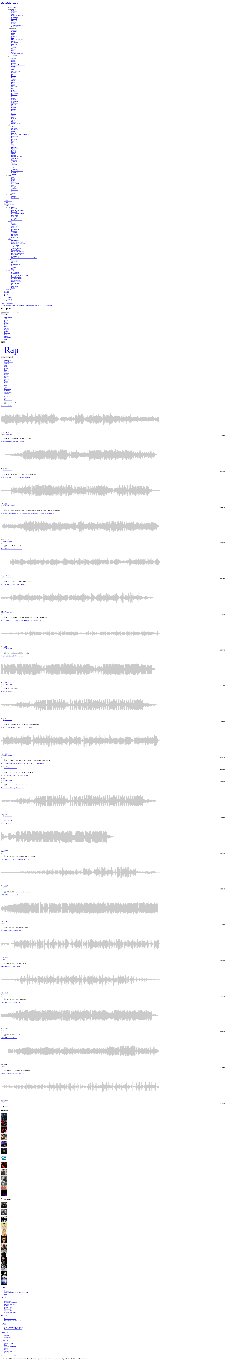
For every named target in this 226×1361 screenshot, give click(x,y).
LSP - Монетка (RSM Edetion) (13, 549)
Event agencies (15, 280)
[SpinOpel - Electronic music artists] (4, 1161)
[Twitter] (10, 1356)
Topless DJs (14, 261)
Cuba (12, 14)
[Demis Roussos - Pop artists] (4, 1256)
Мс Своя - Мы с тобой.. (13, 1002)
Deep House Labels (16, 254)
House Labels (15, 240)
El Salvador (14, 17)
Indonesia (14, 139)
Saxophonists (15, 226)
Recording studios (16, 277)
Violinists (14, 224)
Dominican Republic (17, 15)
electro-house (11, 768)
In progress (7, 333)
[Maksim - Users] (4, 1188)
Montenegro (14, 101)
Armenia (13, 126)
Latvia (13, 90)
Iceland (13, 84)
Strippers (13, 267)
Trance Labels (15, 245)
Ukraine (13, 122)
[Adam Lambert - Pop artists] (4, 1277)
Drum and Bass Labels (17, 251)
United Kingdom (16, 123)
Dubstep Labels (15, 250)
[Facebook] (4, 1356)
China (13, 131)
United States (15, 27)
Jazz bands (14, 218)
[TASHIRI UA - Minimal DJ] (4, 1167)
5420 (5, 718)
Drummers (14, 231)
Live (5, 325)
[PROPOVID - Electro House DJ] (4, 1119)
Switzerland (14, 120)
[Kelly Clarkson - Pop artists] (4, 1235)
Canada (13, 12)
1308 (5, 957)
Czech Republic (15, 71)
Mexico (13, 23)
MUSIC (6, 291)
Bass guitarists (15, 229)
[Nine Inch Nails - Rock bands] (4, 1221)
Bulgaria (13, 66)
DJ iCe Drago (4, 763)
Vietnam (13, 174)
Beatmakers (14, 234)
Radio (13, 288)
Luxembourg (15, 93)
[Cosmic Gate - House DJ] (4, 1214)
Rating (6, 1348)
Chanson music (8, 1310)
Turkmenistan (15, 169)
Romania (13, 109)
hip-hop (5, 434)
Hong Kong (14, 136)
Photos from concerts (10, 1319)
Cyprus (13, 69)
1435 (5, 886)
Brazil (13, 33)
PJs (12, 262)
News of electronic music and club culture (16, 1292)
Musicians (10, 221)
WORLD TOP (12, 8)
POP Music (7, 1301)
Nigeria (13, 185)
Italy (12, 88)
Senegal (13, 187)
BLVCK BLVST (5, 823)
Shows (10, 259)
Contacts (6, 1353)
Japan (12, 145)
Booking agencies (16, 281)
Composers (14, 237)
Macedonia (14, 95)
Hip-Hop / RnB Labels (17, 253)
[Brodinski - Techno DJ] (4, 1263)
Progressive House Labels (18, 243)
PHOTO (6, 294)
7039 (5, 468)
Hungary (13, 82)
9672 (5, 611)
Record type (4, 314)
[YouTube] (17, 1356)
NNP (11, 823)
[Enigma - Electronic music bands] (4, 1284)
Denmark (14, 72)
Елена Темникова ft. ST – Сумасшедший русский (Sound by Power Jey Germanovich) (30, 513)
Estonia (13, 74)
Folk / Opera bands (16, 220)
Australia (13, 196)
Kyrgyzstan (14, 148)
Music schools (15, 273)
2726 (5, 1100)
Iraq (12, 142)
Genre (3, 342)
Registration (9, 303)
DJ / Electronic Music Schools (19, 275)
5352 (5, 754)
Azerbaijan (14, 128)
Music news (7, 1291)
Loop (5, 334)
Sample (6, 336)
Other (5, 339)
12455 (6, 432)
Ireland (13, 85)
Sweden (13, 118)
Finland (13, 76)
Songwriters (14, 235)
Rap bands (14, 212)
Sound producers (9, 204)
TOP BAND (11, 207)
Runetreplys (4, 1073)
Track (5, 318)
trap (11, 434)
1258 (5, 1028)
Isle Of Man (14, 87)
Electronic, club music (10, 1302)
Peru (12, 52)
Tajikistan (14, 164)
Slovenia (13, 115)
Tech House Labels (16, 248)
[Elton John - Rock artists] (4, 1242)
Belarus (13, 61)
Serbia (13, 112)
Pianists (13, 223)
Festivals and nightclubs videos (13, 1329)
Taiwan (13, 163)
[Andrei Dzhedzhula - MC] (4, 1270)
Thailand (13, 166)
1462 (5, 850)
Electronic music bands (17, 213)
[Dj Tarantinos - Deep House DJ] (4, 1140)
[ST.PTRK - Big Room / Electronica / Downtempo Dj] (4, 1195)
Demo (6, 331)
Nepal (13, 153)
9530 (5, 575)
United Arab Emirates (17, 171)
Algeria (13, 177)
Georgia (13, 133)
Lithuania (14, 91)
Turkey (13, 167)
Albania (13, 58)
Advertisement (8, 1351)
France (13, 77)
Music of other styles (10, 1312)
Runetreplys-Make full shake (15, 1073)
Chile (12, 34)
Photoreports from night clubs (12, 1320)
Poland (13, 106)
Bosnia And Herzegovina (18, 65)
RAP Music (7, 1306)
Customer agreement (10, 1346)
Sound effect (7, 337)
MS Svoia (3, 859)
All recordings (8, 317)
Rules (5, 1345)
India (12, 137)
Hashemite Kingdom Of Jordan (20, 134)
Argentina (14, 30)
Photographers (15, 272)
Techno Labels (15, 247)
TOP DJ (6, 202)
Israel (12, 144)
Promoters (14, 285)
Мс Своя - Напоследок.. (13, 966)
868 (5, 1064)
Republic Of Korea (16, 156)
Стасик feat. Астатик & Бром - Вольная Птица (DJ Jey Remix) (23, 620)
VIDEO (10, 297)
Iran (12, 141)
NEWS (10, 299)
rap (9, 434)
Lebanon (13, 150)
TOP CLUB (7, 289)
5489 (5, 682)
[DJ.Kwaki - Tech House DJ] (4, 1133)
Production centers (16, 278)
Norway (13, 104)
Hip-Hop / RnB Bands (17, 210)
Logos (6, 1349)
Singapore (14, 160)
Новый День (8, 691)
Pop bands (14, 208)
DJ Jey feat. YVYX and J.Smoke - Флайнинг (17, 477)
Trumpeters (14, 232)
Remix (6, 320)
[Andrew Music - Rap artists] (4, 1154)
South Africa (14, 190)
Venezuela (14, 55)
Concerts (6, 1335)
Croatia (13, 68)
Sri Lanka (14, 161)
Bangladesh (14, 129)
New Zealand (15, 198)
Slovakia (13, 114)
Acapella (6, 328)
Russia (13, 110)
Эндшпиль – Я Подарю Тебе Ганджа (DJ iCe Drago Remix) (26, 763)
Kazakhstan (14, 147)
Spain (12, 117)
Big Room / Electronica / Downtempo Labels (24, 258)
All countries (7, 360)
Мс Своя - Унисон (11, 1038)
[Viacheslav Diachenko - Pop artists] (4, 1181)
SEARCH (11, 300)
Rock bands (14, 215)
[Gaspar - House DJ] (4, 1147)
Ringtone (6, 329)
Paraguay (14, 50)
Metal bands (14, 216)
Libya (13, 180)
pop (9, 648)
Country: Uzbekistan (6, 357)
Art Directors (15, 283)
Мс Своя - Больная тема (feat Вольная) (17, 859)
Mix (5, 322)
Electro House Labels (17, 242)
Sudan (13, 191)
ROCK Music (8, 1307)
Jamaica (13, 22)
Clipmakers (14, 286)
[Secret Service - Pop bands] (4, 1249)
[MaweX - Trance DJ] (4, 1126)
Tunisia (13, 193)
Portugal (13, 107)
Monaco (13, 99)
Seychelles (14, 188)
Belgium (13, 63)
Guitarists (14, 228)
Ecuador (13, 41)
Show (4, 1340)
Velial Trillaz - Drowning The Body (14, 441)
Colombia (14, 36)
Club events (7, 1337)
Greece (13, 80)
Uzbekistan (14, 172)
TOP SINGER (8, 201)
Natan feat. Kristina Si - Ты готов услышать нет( (19, 727)
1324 (5, 921)
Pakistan (13, 155)
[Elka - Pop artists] (4, 1228)
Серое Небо (8, 406)
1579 (5, 766)
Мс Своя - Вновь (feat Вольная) (15, 895)
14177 (6, 539)
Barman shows (15, 264)
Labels (9, 239)
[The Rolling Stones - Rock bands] (4, 1208)
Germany (14, 79)
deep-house (6, 505)
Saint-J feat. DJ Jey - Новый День (18, 775)
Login (2, 303)
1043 (5, 814)
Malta (12, 96)
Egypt (13, 179)
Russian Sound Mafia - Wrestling (14, 656)
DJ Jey (3, 406)
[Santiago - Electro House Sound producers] (4, 1174)
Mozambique (15, 183)
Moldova (13, 98)
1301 (5, 993)
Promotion (11, 270)
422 (4, 778)
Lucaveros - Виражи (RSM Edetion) (15, 584)
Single (6, 326)
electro (6, 768)
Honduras (14, 20)
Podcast (6, 323)
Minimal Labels (15, 256)
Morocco (13, 182)
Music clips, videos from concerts (13, 1327)
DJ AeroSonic (5, 775)
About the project (9, 1343)
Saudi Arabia (15, 158)
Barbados (14, 11)
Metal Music (7, 1309)
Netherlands (14, 103)
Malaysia (13, 152)
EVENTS (7, 292)
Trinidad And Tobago (17, 25)
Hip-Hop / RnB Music (10, 1304)
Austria (13, 60)
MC (12, 269)
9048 (5, 647)
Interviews (7, 1294)
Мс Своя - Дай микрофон (14, 930)
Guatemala (14, 19)
